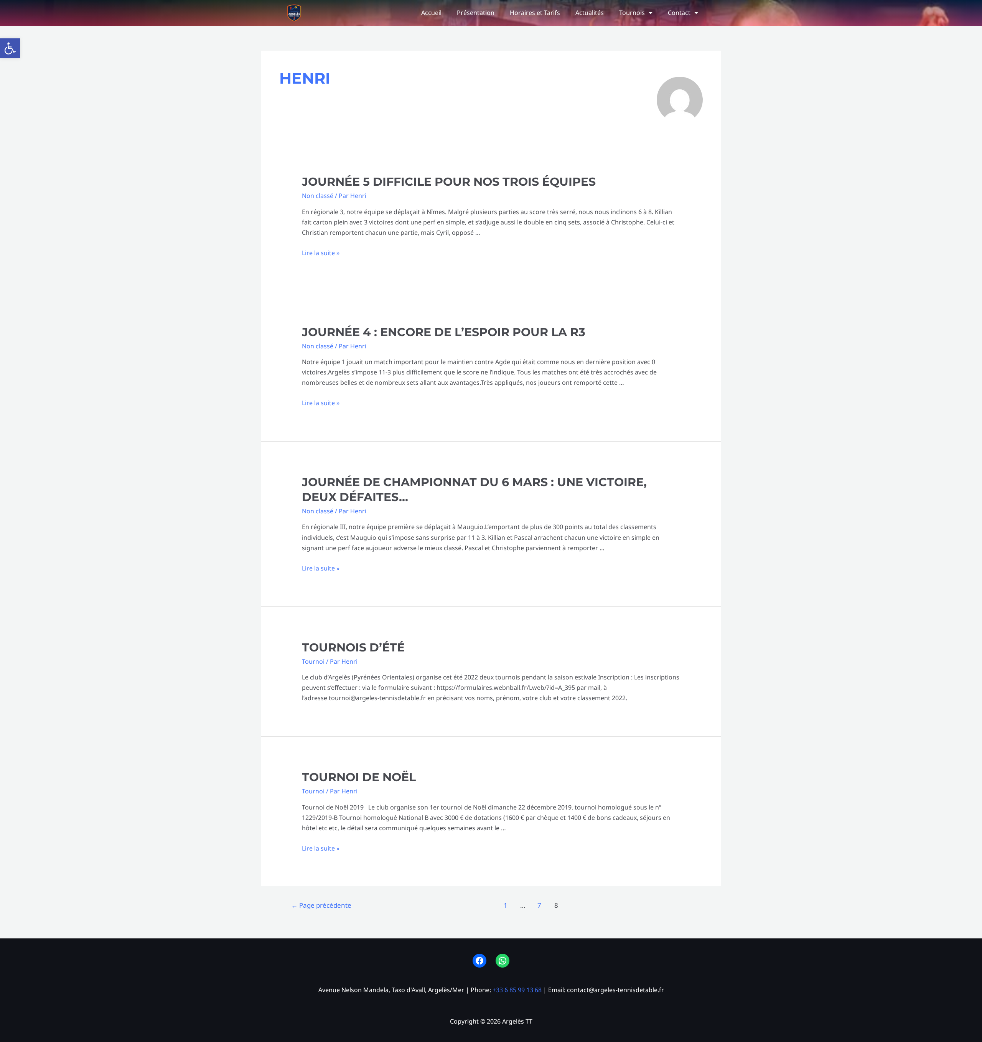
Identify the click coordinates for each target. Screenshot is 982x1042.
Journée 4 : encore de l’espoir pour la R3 (443, 332)
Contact (679, 12)
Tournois (632, 12)
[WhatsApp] (502, 961)
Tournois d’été (353, 647)
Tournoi (313, 661)
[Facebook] (479, 961)
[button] (10, 48)
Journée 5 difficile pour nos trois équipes (449, 182)
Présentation (475, 12)
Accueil (431, 12)
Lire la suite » (320, 253)
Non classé (317, 195)
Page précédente (321, 905)
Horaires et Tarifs (535, 12)
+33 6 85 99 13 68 (517, 990)
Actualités (589, 12)
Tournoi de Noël (359, 777)
